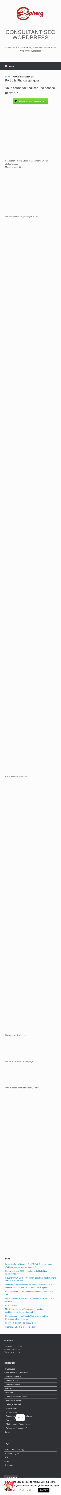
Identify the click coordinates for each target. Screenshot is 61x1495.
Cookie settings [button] (26, 1490)
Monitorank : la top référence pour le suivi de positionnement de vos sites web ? (24, 1310)
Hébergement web (13, 1404)
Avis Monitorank (13, 1384)
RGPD (7, 1457)
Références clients (14, 1400)
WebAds (8, 1388)
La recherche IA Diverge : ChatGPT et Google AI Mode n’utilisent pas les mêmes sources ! (28, 1265)
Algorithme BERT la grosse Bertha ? (20, 1326)
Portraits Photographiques (17, 1420)
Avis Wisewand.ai (13, 1376)
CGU (6, 1461)
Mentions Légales (12, 1453)
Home (7, 76)
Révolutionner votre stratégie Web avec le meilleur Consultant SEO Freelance (26, 1317)
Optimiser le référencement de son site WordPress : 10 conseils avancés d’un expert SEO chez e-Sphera (28, 1286)
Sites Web (8, 1392)
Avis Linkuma (11, 1305)
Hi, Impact (8, 1465)
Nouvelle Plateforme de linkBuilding (20, 1322)
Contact (7, 1431)
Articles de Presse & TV (16, 1427)
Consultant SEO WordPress (16, 1372)
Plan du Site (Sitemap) (14, 1449)
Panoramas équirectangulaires (19, 1416)
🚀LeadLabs (9, 1368)
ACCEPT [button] (44, 1490)
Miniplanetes (11, 1412)
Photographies (10, 1408)
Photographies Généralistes (18, 1424)
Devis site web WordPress (17, 1396)
